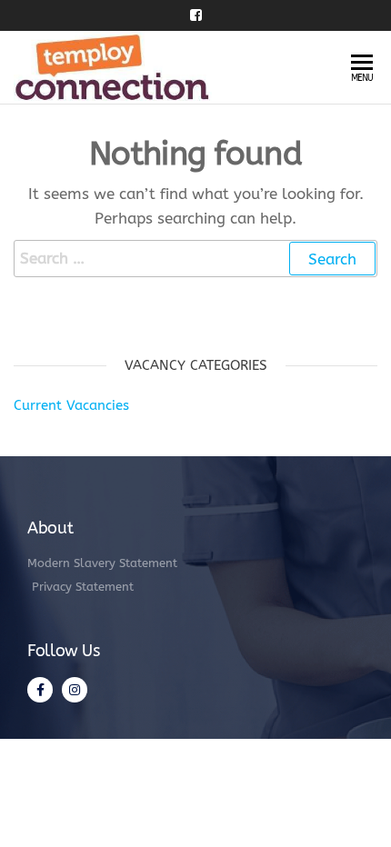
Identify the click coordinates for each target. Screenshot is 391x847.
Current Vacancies (71, 405)
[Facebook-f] (40, 690)
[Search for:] (195, 258)
